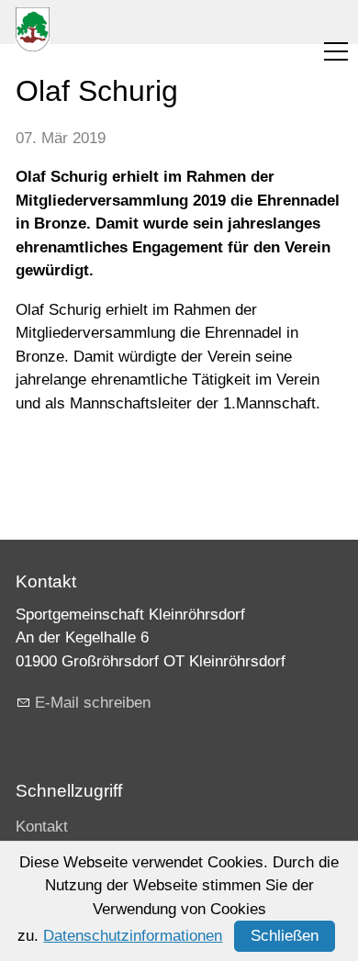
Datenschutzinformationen (132, 935)
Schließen (285, 935)
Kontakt (42, 826)
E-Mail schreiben (93, 702)
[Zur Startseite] (33, 29)
